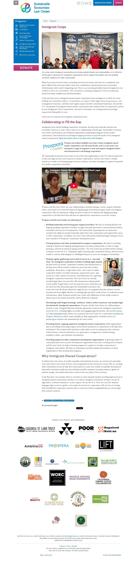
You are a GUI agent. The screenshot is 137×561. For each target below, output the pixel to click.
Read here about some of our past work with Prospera (80, 138)
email (50, 555)
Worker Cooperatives (27, 40)
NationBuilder (116, 555)
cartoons (58, 536)
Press (68, 546)
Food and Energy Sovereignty (25, 37)
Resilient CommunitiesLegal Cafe (27, 26)
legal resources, (74, 536)
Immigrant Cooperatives (28, 44)
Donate (118, 3)
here (85, 117)
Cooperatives (48, 400)
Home (45, 21)
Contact (62, 546)
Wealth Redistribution (27, 51)
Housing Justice (25, 33)
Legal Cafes (63, 284)
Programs (53, 21)
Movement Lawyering (27, 55)
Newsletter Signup (103, 3)
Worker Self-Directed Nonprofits (27, 47)
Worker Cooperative (58, 400)
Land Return (24, 29)
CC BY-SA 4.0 (69, 538)
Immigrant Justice (69, 400)
